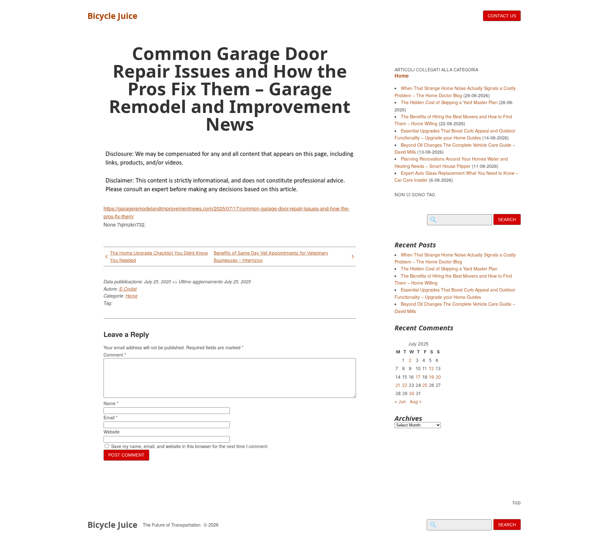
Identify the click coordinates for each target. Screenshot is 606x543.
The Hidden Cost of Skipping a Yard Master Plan (449, 102)
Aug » (416, 401)
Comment (115, 354)
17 (418, 377)
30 (411, 393)
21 (397, 385)
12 (431, 368)
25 (425, 385)
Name (111, 403)
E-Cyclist (128, 289)
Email (110, 417)
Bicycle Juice (112, 16)
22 (404, 385)
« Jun (400, 401)
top (517, 502)
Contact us (502, 15)
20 (438, 377)
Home (132, 295)
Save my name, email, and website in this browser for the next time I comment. (190, 446)
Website (112, 431)
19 (431, 377)
